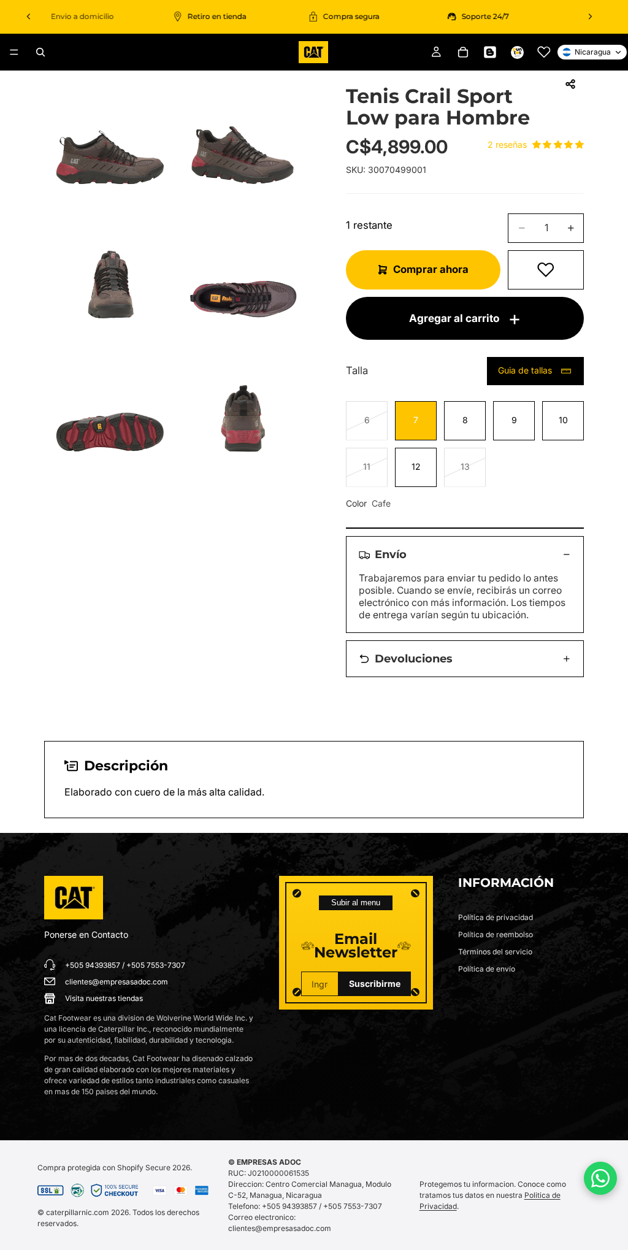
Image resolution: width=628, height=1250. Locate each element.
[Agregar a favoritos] (546, 269)
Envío (391, 554)
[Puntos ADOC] (517, 52)
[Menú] (14, 52)
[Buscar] (40, 52)
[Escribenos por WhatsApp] (600, 1178)
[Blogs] (490, 52)
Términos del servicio (495, 951)
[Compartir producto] (570, 84)
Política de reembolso (495, 934)
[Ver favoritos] (543, 52)
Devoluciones (414, 658)
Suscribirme (374, 983)
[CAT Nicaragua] (73, 898)
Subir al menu (355, 902)
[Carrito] (463, 52)
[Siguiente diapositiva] (589, 16)
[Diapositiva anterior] (28, 16)
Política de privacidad (495, 917)
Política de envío (486, 968)
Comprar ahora (431, 269)
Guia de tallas (525, 370)
